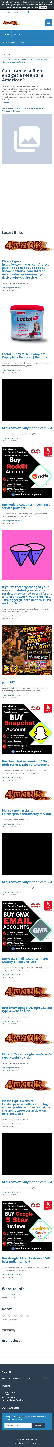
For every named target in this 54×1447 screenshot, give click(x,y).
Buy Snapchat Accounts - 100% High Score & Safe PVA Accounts (25, 763)
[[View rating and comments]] (11, 288)
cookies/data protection (25, 7)
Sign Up (7, 12)
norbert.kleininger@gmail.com (13, 1400)
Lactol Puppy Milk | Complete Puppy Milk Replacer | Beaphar (25, 355)
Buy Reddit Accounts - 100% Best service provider (26, 506)
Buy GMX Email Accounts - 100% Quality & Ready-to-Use (25, 960)
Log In (16, 12)
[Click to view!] (27, 139)
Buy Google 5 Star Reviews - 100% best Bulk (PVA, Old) (26, 1260)
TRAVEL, (12, 1295)
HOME (6, 34)
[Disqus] (27, 195)
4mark (34, 1439)
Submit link (27, 12)
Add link (17, 34)
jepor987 (8, 682)
